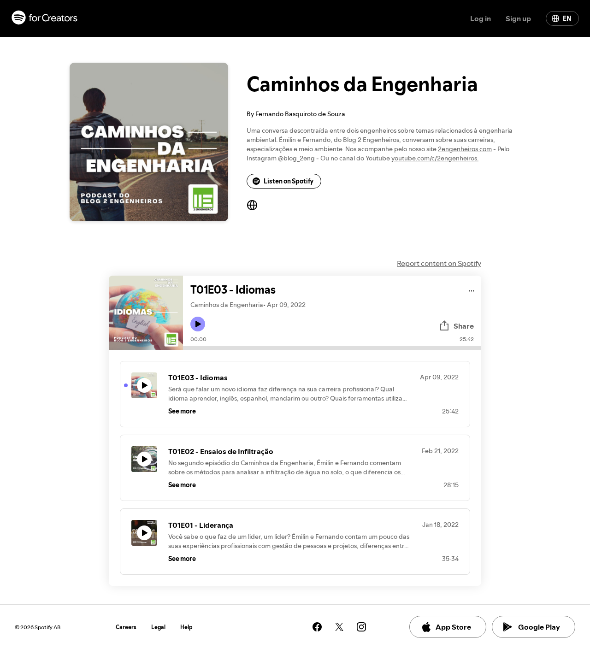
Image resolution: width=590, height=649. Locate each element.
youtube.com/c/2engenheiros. (434, 158)
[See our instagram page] (361, 626)
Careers (126, 627)
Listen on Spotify (288, 181)
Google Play (539, 627)
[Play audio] (471, 289)
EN (567, 18)
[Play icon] (197, 324)
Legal (158, 627)
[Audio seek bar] (332, 348)
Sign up (518, 18)
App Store (453, 627)
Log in (480, 18)
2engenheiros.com (465, 148)
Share (464, 326)
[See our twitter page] (339, 626)
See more (182, 411)
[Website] (252, 205)
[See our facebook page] (317, 626)
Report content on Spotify (439, 263)
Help (186, 627)
